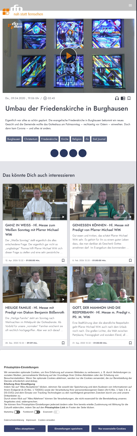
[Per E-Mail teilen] (83, 153)
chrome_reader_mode (123, 98)
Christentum (30, 139)
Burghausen (13, 139)
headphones (117, 98)
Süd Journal (99, 139)
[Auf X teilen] (64, 153)
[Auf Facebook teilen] (54, 153)
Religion (77, 139)
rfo (87, 139)
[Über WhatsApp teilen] (73, 153)
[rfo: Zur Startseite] (23, 10)
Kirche (64, 139)
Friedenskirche (49, 139)
